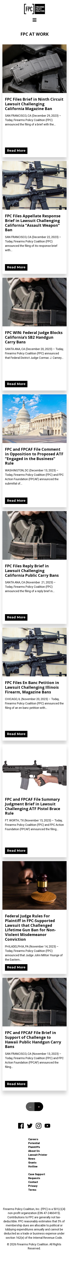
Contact (33, 1182)
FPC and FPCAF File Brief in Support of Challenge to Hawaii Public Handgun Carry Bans (33, 1039)
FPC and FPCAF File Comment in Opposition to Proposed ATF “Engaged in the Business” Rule (34, 456)
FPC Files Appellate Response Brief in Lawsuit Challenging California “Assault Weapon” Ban (32, 222)
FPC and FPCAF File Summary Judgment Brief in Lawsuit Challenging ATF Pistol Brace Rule (32, 806)
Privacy (32, 1185)
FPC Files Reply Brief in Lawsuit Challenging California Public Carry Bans (32, 570)
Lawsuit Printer (37, 1154)
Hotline (33, 1166)
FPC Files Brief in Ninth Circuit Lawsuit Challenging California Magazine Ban (34, 103)
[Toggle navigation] (34, 20)
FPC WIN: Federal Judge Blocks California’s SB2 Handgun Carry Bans (34, 337)
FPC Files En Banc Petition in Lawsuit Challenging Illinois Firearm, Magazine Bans (32, 687)
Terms (32, 1189)
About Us (34, 1150)
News (31, 1158)
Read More (16, 150)
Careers (33, 1139)
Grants (32, 1162)
